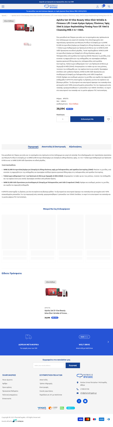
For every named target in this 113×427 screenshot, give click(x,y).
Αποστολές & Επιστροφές (54, 146)
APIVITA (65, 98)
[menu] (3, 6)
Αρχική (4, 15)
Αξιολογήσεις (75, 146)
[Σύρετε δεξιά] (108, 342)
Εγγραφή (73, 365)
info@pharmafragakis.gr (88, 393)
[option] (24, 27)
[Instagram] (85, 401)
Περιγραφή (33, 146)
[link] (15, 254)
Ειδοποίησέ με (87, 119)
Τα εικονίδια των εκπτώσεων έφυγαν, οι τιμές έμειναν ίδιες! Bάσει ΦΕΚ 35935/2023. (56, 11)
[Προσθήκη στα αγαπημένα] (108, 119)
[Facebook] (79, 401)
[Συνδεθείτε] (97, 6)
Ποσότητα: (60, 115)
